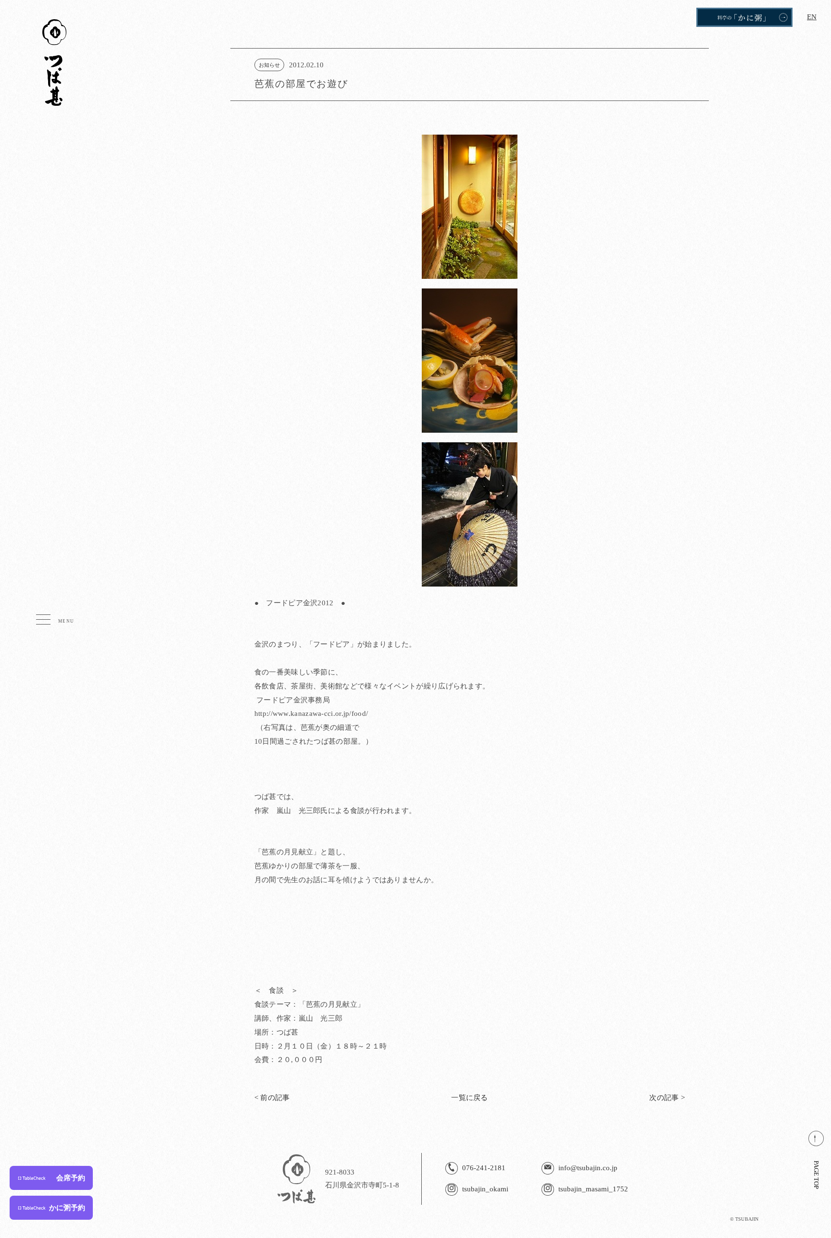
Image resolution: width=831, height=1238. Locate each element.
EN (812, 17)
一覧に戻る (469, 1097)
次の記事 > (667, 1097)
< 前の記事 (272, 1097)
